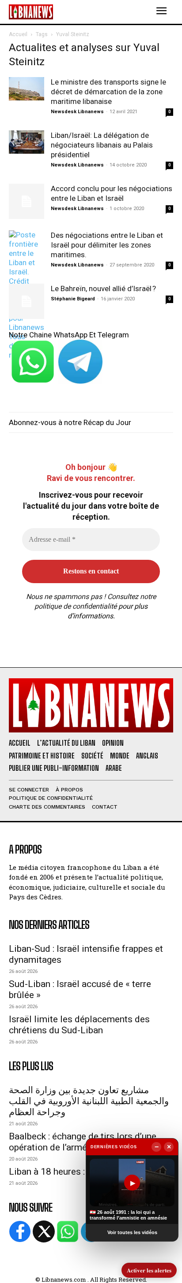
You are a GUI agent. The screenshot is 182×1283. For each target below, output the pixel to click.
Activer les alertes (149, 1270)
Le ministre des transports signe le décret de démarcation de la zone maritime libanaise (108, 92)
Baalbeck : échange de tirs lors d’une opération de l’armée (82, 1142)
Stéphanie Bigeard (73, 299)
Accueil (18, 34)
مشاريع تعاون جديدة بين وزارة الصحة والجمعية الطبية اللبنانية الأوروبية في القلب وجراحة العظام (89, 1101)
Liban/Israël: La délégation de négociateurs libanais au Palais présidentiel (102, 145)
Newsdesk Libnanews (77, 112)
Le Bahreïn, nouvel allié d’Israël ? (103, 288)
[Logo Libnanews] (31, 11)
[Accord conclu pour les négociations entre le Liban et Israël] (26, 201)
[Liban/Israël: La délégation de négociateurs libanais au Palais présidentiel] (26, 142)
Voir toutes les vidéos (132, 1232)
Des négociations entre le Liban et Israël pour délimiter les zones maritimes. (107, 245)
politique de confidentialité (75, 606)
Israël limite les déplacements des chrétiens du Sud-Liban (79, 1024)
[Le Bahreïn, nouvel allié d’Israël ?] (26, 301)
